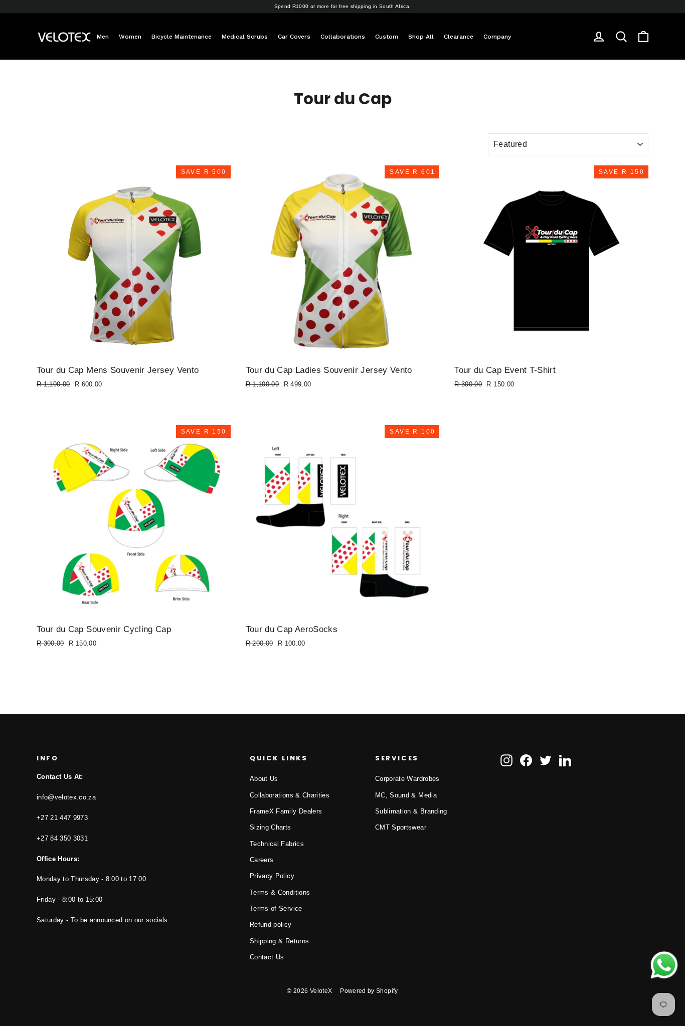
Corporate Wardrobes (407, 778)
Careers (261, 860)
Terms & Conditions (280, 892)
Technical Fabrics (277, 844)
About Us (264, 778)
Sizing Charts (270, 827)
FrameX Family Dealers (286, 811)
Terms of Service (276, 908)
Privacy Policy (272, 876)
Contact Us (267, 957)
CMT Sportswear (400, 827)
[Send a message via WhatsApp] (664, 965)
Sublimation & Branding (411, 811)
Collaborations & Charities (289, 795)
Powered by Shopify (369, 990)
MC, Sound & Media (406, 795)
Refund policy (271, 924)
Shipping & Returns (279, 941)
